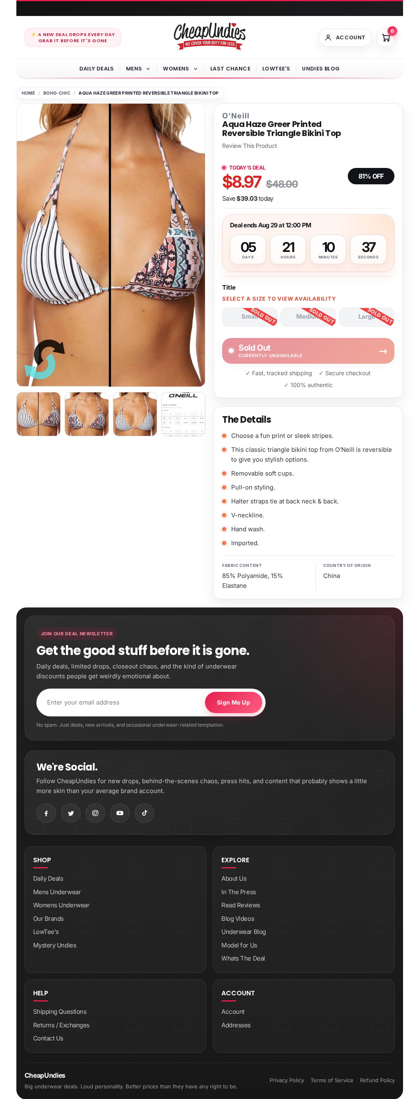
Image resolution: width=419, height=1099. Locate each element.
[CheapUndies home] (210, 36)
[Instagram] (95, 813)
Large (366, 316)
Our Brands (48, 918)
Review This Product (249, 146)
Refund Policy (377, 1080)
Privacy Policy (287, 1080)
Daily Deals (96, 69)
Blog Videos (237, 918)
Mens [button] (134, 69)
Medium (308, 316)
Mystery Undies (55, 945)
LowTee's (276, 69)
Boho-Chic (56, 93)
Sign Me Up (233, 702)
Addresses (236, 1025)
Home (28, 93)
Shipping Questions (60, 1011)
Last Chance (230, 69)
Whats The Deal (243, 958)
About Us (233, 878)
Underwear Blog (243, 932)
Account (233, 1011)
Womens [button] (176, 69)
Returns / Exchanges (61, 1025)
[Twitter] (71, 813)
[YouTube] (120, 813)
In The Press (238, 892)
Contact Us (48, 1038)
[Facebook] (46, 813)
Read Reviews (240, 905)
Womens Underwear (61, 905)
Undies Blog (321, 69)
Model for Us (239, 945)
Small (249, 316)
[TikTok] (144, 813)
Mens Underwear (57, 892)
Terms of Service (332, 1080)
